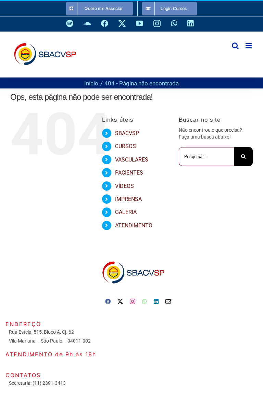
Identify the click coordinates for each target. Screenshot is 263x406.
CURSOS (125, 146)
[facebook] (108, 301)
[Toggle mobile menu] (249, 45)
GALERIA (126, 212)
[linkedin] (156, 301)
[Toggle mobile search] (235, 45)
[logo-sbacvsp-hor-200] (133, 259)
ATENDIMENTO (133, 225)
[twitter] (120, 301)
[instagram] (132, 301)
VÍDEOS (124, 186)
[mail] (168, 301)
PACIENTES (129, 172)
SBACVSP (127, 133)
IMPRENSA (128, 199)
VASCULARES (131, 159)
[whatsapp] (144, 301)
